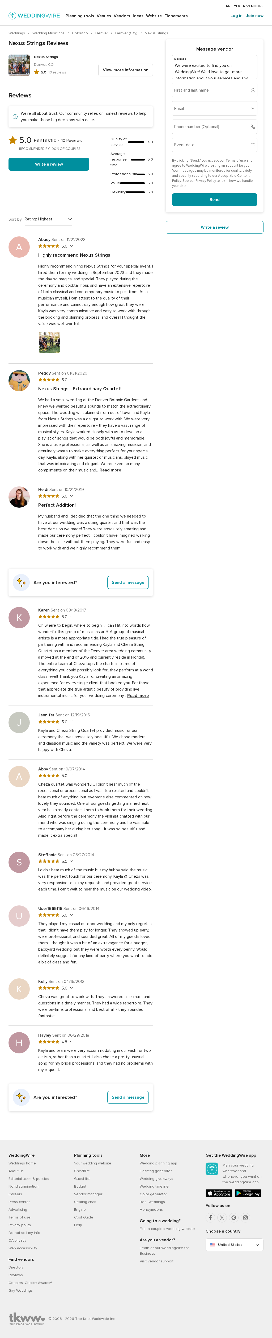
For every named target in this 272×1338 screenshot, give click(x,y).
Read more (110, 470)
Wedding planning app (158, 1163)
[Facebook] (210, 1217)
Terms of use (236, 160)
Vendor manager (88, 1194)
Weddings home (22, 1163)
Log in (237, 15)
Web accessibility (22, 1248)
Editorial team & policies (28, 1178)
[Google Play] (248, 1196)
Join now (255, 15)
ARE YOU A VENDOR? (245, 6)
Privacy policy (19, 1225)
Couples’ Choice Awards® (30, 1282)
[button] (80, 582)
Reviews (15, 1275)
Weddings (17, 33)
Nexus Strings (156, 33)
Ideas (138, 16)
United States (230, 1244)
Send (215, 199)
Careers (15, 1194)
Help (78, 1225)
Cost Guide (83, 1217)
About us (16, 1171)
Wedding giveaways (156, 1178)
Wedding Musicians (49, 33)
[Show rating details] (71, 246)
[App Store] (219, 1196)
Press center (19, 1202)
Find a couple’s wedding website (167, 1228)
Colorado (80, 33)
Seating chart (85, 1202)
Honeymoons (151, 1209)
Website (154, 16)
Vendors (122, 16)
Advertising (17, 1209)
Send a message (128, 582)
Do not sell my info (24, 1232)
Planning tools (80, 16)
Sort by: (15, 219)
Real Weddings (152, 1202)
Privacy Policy (206, 181)
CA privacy (17, 1240)
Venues (104, 16)
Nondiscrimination (23, 1186)
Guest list (82, 1178)
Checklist (82, 1171)
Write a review (49, 164)
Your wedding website (92, 1163)
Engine (80, 1209)
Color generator (153, 1194)
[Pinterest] (234, 1217)
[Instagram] (245, 1217)
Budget (80, 1186)
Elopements (176, 16)
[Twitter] (222, 1217)
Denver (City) (126, 33)
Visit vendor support (156, 1261)
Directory (16, 1267)
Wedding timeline (154, 1186)
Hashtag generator (156, 1171)
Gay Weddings (20, 1290)
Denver (102, 33)
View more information (125, 70)
